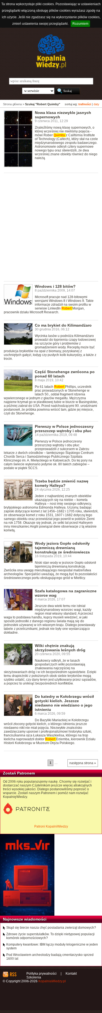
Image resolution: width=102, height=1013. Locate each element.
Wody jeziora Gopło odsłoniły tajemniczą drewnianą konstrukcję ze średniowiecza (62, 547)
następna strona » (82, 763)
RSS (13, 974)
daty (96, 104)
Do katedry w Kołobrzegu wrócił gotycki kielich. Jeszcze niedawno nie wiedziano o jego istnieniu (64, 703)
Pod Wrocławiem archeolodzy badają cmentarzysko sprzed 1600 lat (50, 957)
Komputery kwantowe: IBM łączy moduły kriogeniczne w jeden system (52, 946)
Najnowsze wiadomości (25, 919)
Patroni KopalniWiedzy (51, 826)
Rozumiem (80, 24)
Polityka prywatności (41, 973)
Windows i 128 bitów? (55, 286)
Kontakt (71, 973)
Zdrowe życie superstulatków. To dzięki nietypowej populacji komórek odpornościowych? (50, 936)
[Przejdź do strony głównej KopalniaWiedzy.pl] (51, 51)
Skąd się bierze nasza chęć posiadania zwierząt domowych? (51, 928)
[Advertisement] (51, 227)
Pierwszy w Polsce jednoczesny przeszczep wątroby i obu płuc (64, 428)
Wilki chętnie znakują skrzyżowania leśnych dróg (60, 647)
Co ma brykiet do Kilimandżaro (63, 325)
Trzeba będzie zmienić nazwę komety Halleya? (61, 483)
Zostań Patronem (19, 773)
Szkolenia (33, 977)
